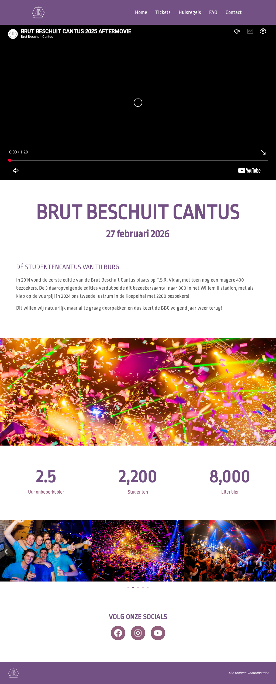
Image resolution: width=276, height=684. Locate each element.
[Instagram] (138, 633)
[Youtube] (158, 633)
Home (141, 12)
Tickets (163, 12)
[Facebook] (118, 633)
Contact (234, 12)
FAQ (213, 12)
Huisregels (190, 12)
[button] (6, 551)
